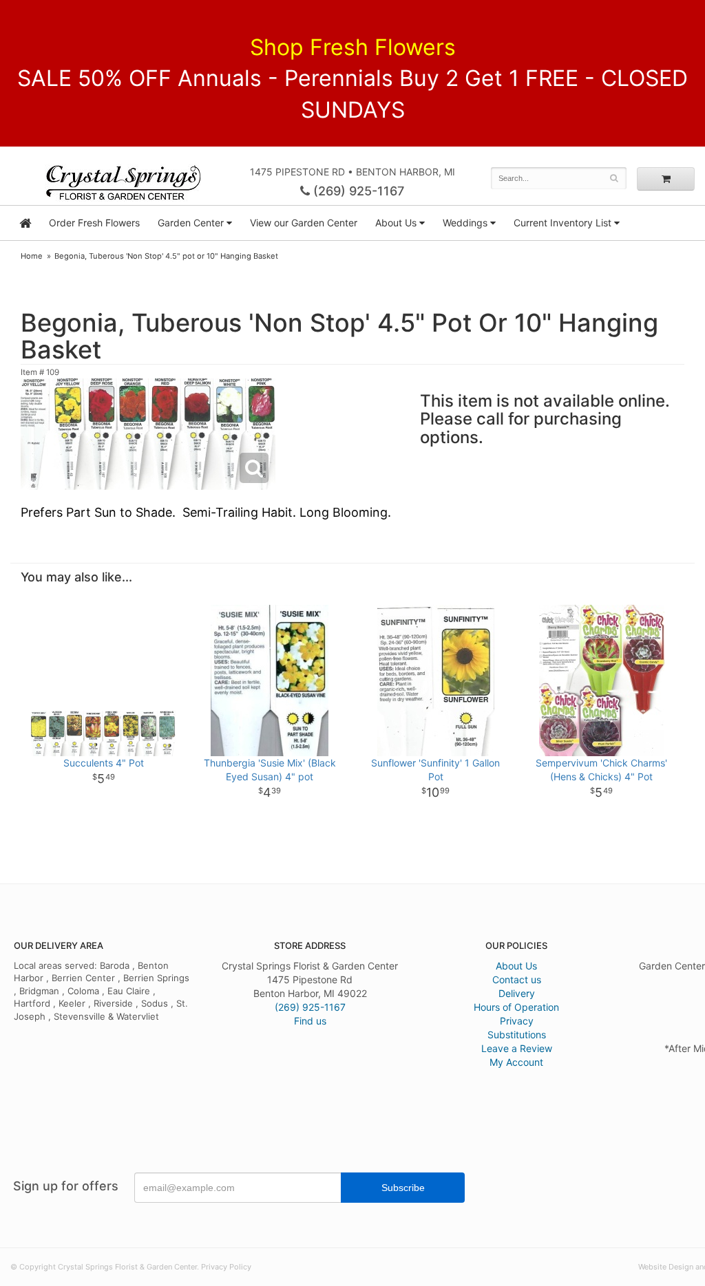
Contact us (516, 979)
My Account (516, 1062)
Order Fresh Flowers (94, 222)
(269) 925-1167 (357, 191)
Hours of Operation (516, 1007)
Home (32, 256)
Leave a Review (516, 1048)
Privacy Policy (226, 1267)
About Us (516, 966)
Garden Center (191, 222)
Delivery (516, 993)
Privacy (517, 1021)
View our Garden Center (303, 222)
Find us (310, 1021)
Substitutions (516, 1034)
